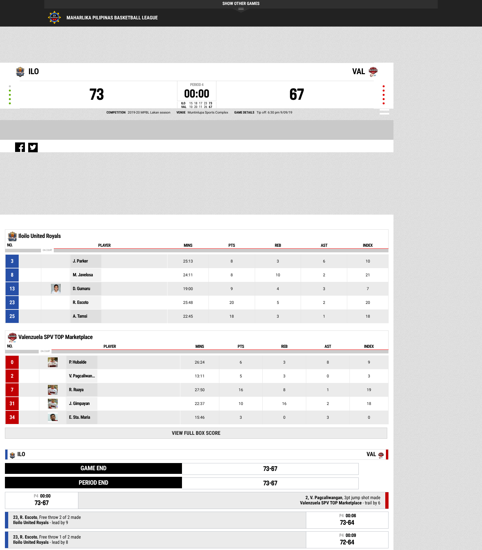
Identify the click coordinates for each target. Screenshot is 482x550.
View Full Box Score (196, 433)
